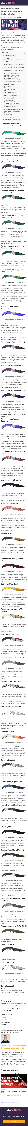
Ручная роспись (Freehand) (11, 95)
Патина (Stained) (9, 114)
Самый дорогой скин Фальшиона (11, 116)
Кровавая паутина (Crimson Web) (12, 87)
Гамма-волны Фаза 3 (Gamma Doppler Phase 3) (14, 68)
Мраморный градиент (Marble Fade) (13, 81)
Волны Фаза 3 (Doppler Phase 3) (12, 78)
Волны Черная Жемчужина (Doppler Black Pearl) (14, 60)
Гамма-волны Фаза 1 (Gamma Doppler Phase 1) (15, 63)
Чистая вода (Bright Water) (11, 101)
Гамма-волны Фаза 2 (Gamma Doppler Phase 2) (14, 65)
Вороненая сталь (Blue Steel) (12, 94)
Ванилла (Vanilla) (9, 100)
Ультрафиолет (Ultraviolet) (11, 83)
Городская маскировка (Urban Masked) (14, 109)
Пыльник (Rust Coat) (10, 108)
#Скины (3, 17)
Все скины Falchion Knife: (9, 55)
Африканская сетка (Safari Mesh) (12, 111)
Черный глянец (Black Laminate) (12, 103)
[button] (8, 1095)
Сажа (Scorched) (9, 112)
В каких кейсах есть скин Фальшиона (12, 119)
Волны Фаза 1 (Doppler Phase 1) (12, 75)
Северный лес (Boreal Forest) (12, 106)
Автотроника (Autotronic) (11, 92)
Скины (9, 1100)
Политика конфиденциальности (14, 1112)
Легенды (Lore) (8, 86)
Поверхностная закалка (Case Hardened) (14, 90)
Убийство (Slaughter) (10, 84)
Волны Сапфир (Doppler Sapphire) (12, 73)
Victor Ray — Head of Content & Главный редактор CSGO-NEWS (13, 1047)
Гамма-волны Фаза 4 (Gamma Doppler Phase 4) (14, 71)
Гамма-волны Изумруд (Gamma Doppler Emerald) (13, 57)
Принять (14, 1121)
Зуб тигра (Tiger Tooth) (10, 89)
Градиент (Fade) (9, 98)
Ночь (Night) (8, 104)
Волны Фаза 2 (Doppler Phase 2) (12, 76)
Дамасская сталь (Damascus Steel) (13, 97)
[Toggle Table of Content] (23, 53)
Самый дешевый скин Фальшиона (11, 117)
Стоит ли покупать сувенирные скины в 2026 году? (13, 1091)
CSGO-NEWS (8, 2)
